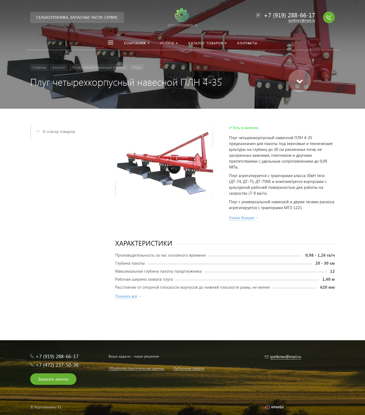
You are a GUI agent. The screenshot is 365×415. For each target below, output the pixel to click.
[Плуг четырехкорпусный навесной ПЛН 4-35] (165, 161)
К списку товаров (59, 131)
